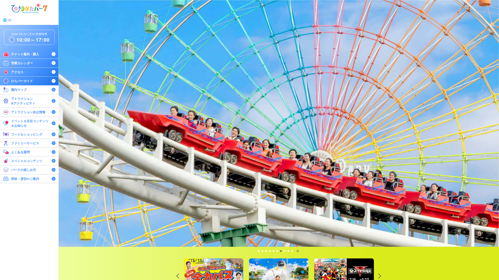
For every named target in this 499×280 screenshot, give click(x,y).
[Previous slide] (177, 275)
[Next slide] (379, 275)
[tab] (258, 251)
